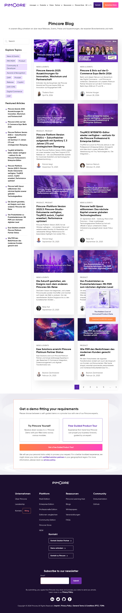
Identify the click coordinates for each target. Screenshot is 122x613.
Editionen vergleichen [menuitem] (48, 514)
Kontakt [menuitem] (53, 534)
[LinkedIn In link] (70, 599)
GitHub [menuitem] (96, 504)
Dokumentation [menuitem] (100, 499)
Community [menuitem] (99, 493)
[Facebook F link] (52, 599)
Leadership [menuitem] (20, 504)
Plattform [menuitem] (44, 493)
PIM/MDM (11, 61)
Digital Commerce (14, 91)
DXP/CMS (11, 87)
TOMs (102, 606)
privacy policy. (50, 460)
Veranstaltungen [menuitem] (73, 514)
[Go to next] (116, 387)
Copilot (20, 82)
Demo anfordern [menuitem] (57, 548)
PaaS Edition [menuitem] (44, 499)
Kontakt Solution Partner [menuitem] (60, 541)
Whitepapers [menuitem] (71, 509)
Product (22, 61)
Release (10, 82)
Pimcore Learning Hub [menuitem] (75, 499)
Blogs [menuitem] (68, 504)
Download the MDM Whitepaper (102, 319)
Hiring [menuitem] (27, 511)
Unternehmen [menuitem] (22, 493)
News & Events (13, 56)
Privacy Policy (67, 592)
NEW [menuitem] (41, 530)
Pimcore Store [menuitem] (45, 525)
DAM (9, 77)
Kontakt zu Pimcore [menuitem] (58, 556)
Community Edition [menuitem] (47, 520)
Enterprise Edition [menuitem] (46, 504)
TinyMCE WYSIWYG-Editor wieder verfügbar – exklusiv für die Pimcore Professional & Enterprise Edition (17, 155)
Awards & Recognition (16, 73)
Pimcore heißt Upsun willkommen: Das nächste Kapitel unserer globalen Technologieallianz (17, 191)
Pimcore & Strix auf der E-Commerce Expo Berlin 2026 (17, 124)
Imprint (57, 606)
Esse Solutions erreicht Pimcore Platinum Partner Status (16, 230)
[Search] (91, 5)
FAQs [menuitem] (68, 520)
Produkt (18, 77)
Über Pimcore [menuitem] (21, 499)
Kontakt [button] (98, 5)
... (110, 387)
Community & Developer (12, 66)
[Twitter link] (58, 599)
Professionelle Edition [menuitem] (48, 509)
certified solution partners (53, 457)
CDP (9, 96)
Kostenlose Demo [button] (111, 5)
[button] (51, 5)
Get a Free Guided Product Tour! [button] (61, 447)
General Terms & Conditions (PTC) (86, 606)
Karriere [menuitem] (18, 511)
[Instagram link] (64, 599)
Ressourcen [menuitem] (72, 493)
